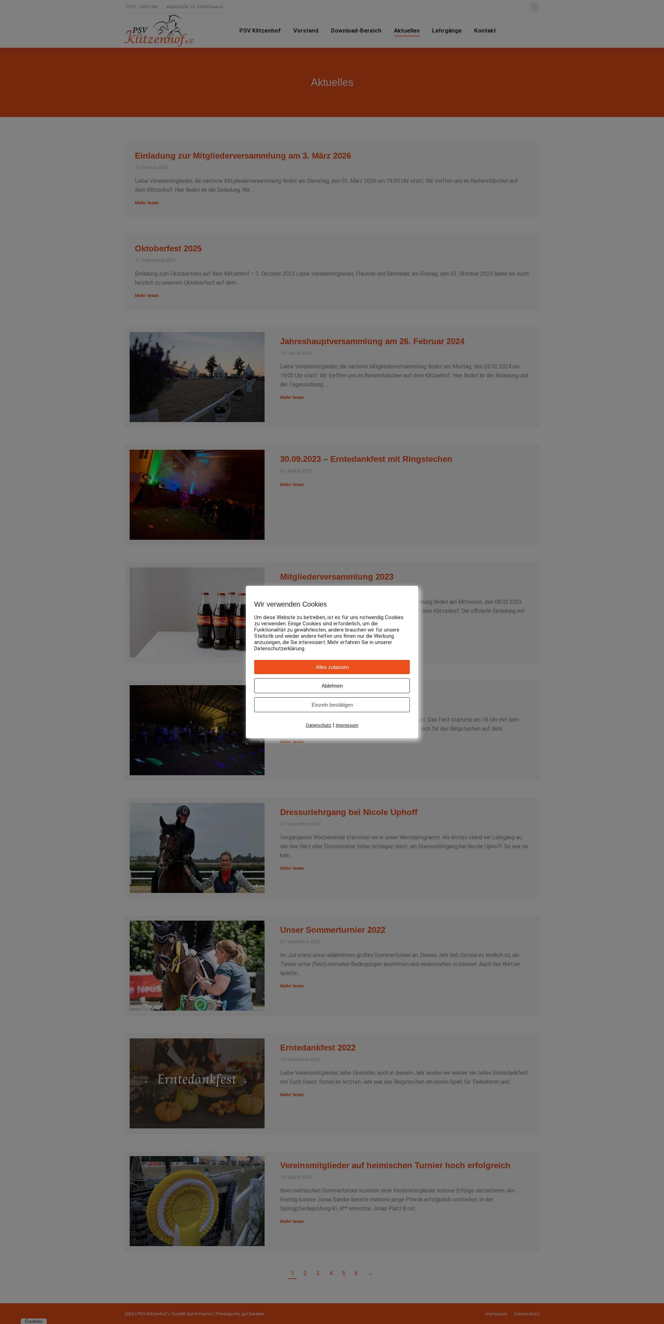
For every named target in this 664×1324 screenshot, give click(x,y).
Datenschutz (318, 725)
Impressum (347, 725)
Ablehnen (332, 686)
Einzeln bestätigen (332, 705)
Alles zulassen (332, 667)
